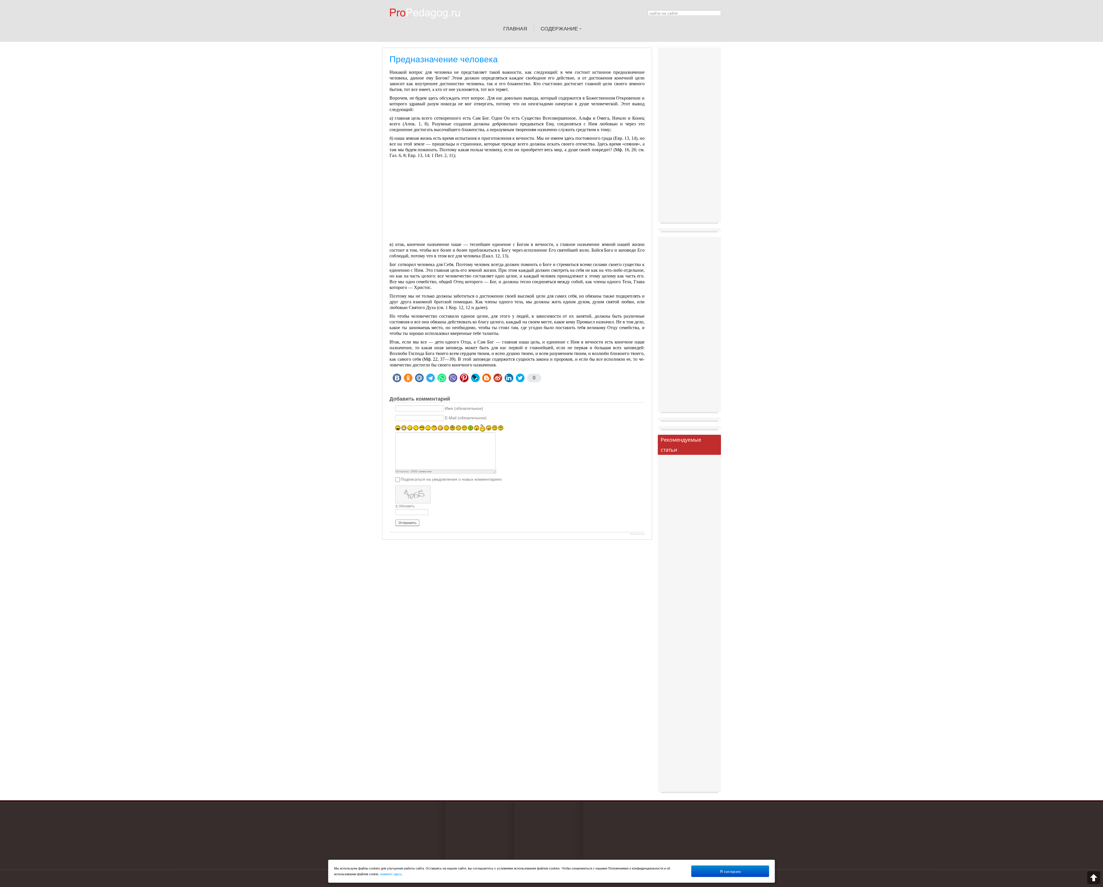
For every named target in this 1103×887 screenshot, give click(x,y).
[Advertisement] (517, 201)
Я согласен (730, 871)
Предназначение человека (443, 59)
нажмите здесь (391, 874)
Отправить (407, 523)
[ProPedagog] (427, 23)
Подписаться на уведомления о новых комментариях (451, 479)
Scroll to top (1093, 877)
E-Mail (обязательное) (466, 418)
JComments (637, 534)
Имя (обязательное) (464, 408)
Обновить (406, 506)
